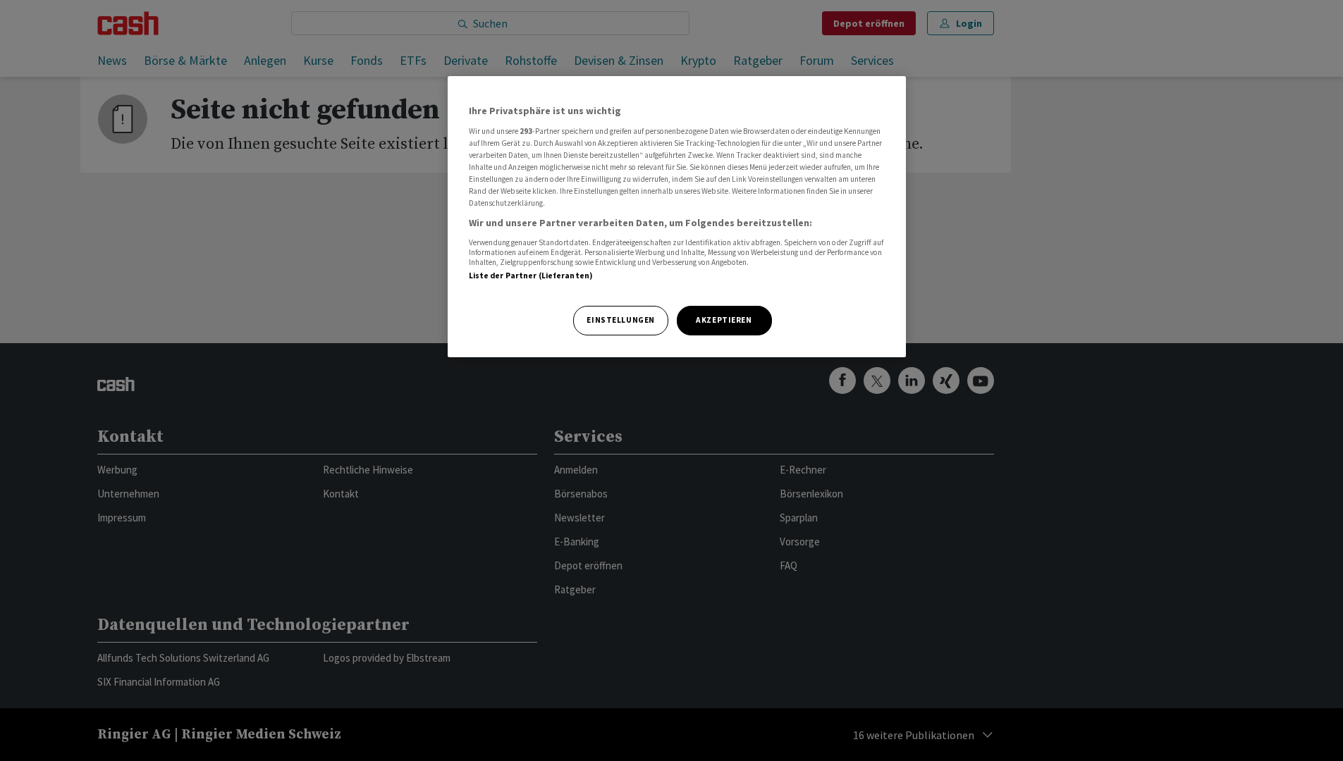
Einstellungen (620, 320)
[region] (677, 216)
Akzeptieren (724, 320)
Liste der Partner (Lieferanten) (531, 275)
